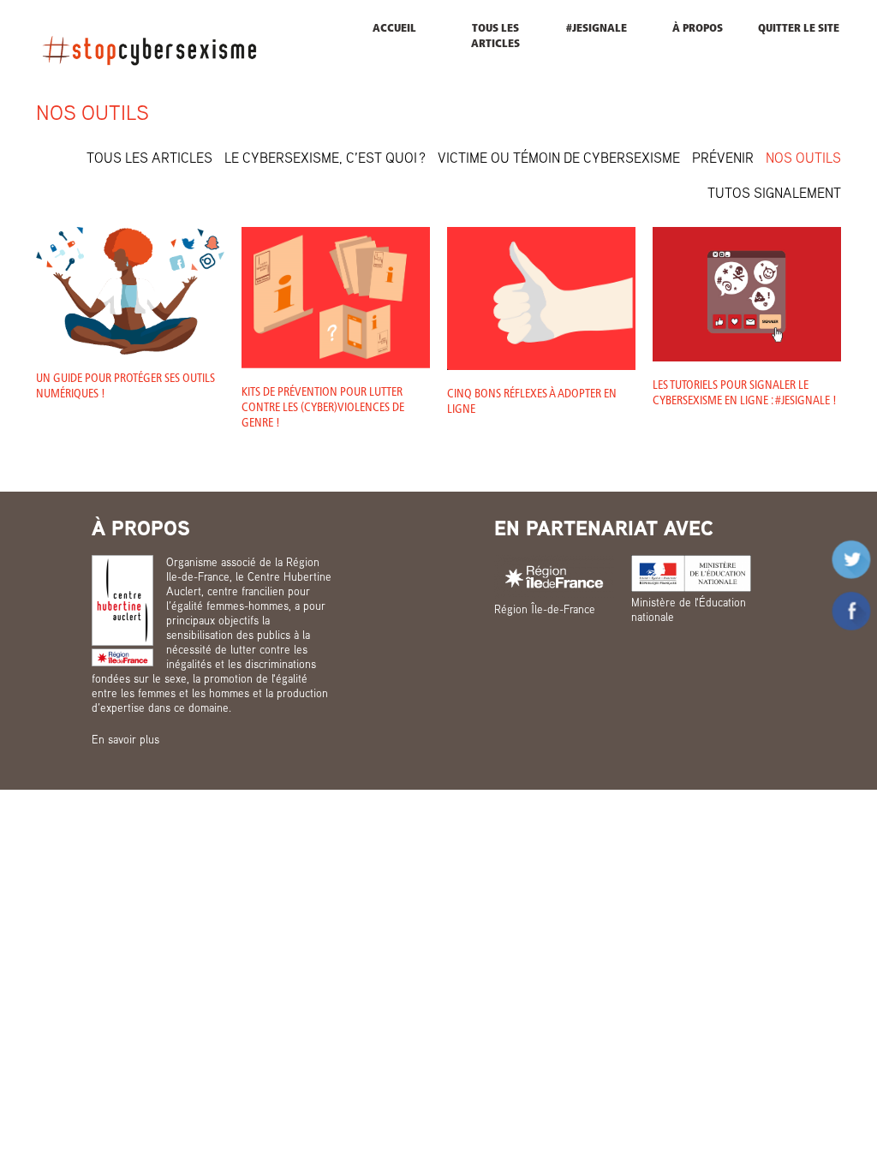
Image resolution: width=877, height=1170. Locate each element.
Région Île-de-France (544, 609)
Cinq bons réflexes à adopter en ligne (532, 402)
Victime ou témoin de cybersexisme (559, 157)
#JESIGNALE (596, 28)
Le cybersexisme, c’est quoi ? (325, 157)
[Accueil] (149, 50)
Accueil (394, 28)
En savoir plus (125, 739)
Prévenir (723, 157)
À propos (697, 28)
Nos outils (803, 157)
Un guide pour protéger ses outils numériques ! (125, 387)
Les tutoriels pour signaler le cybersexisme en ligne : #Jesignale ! (745, 393)
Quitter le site (798, 28)
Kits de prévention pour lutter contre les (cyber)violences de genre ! (323, 408)
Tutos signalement (774, 192)
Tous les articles (495, 36)
